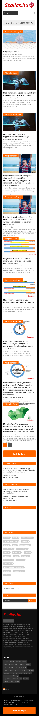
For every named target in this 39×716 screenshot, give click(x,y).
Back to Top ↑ (19, 454)
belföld (15, 537)
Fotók (18, 702)
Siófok (16, 556)
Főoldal (6, 700)
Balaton (6, 537)
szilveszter (20, 560)
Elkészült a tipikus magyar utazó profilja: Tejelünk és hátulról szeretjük (18, 301)
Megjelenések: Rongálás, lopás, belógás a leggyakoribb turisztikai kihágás (19, 94)
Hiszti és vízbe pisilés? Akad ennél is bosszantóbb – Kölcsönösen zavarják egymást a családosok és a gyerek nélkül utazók (18, 220)
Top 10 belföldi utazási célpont (13, 567)
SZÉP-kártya (8, 563)
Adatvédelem (8, 704)
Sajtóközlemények (13, 31)
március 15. (16, 552)
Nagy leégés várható (11, 51)
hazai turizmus (24, 545)
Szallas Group (8, 560)
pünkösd (6, 556)
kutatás (6, 552)
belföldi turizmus (27, 537)
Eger (14, 545)
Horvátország (8, 549)
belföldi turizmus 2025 (10, 541)
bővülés (6, 545)
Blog (7, 689)
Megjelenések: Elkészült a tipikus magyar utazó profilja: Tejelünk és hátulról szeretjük (17, 260)
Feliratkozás (25, 702)
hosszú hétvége (22, 549)
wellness (6, 575)
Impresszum (18, 704)
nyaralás (27, 552)
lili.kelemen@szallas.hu (10, 500)
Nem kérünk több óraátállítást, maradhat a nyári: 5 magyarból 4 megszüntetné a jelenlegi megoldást (18, 343)
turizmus (7, 571)
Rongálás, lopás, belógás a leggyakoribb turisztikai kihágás (16, 135)
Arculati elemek (9, 702)
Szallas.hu (25, 556)
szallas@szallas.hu (13, 477)
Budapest (25, 541)
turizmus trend (18, 571)
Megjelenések (11, 73)
